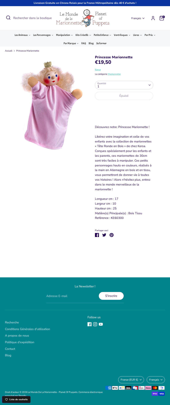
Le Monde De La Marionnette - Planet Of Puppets (53, 392)
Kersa (98, 69)
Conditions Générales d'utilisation (27, 329)
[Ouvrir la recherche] (8, 17)
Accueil (8, 50)
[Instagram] (95, 324)
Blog (8, 355)
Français (136, 18)
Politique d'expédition (19, 342)
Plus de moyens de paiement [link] (124, 114)
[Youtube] (101, 324)
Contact (10, 349)
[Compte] (153, 18)
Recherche (12, 322)
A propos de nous (17, 336)
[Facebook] (89, 324)
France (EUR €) (129, 380)
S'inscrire (111, 296)
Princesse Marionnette (27, 50)
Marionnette (114, 74)
